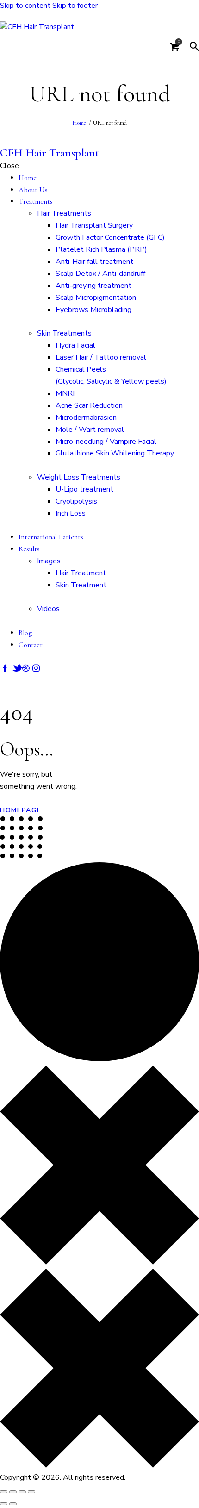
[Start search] (194, 47)
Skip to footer (75, 5)
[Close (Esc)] (31, 1491)
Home (79, 122)
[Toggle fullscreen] (13, 1491)
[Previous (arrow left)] (3, 1503)
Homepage (21, 810)
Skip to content (25, 5)
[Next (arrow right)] (13, 1503)
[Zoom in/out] (3, 1491)
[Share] (22, 1491)
